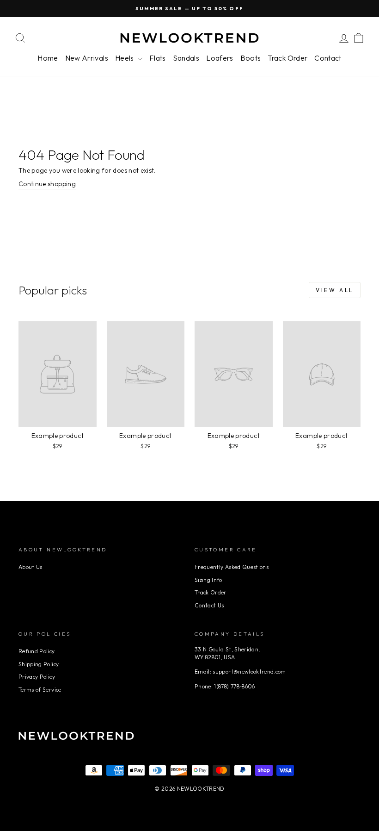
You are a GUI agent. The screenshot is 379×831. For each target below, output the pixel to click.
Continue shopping (47, 184)
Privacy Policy (36, 676)
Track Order (287, 57)
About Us (30, 566)
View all (335, 290)
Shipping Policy (38, 664)
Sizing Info (208, 579)
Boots (250, 57)
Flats (157, 57)
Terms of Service (39, 689)
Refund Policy (36, 651)
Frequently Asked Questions (232, 566)
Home (47, 57)
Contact (327, 57)
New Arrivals (86, 57)
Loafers (219, 57)
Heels (125, 57)
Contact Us (209, 605)
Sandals (186, 57)
